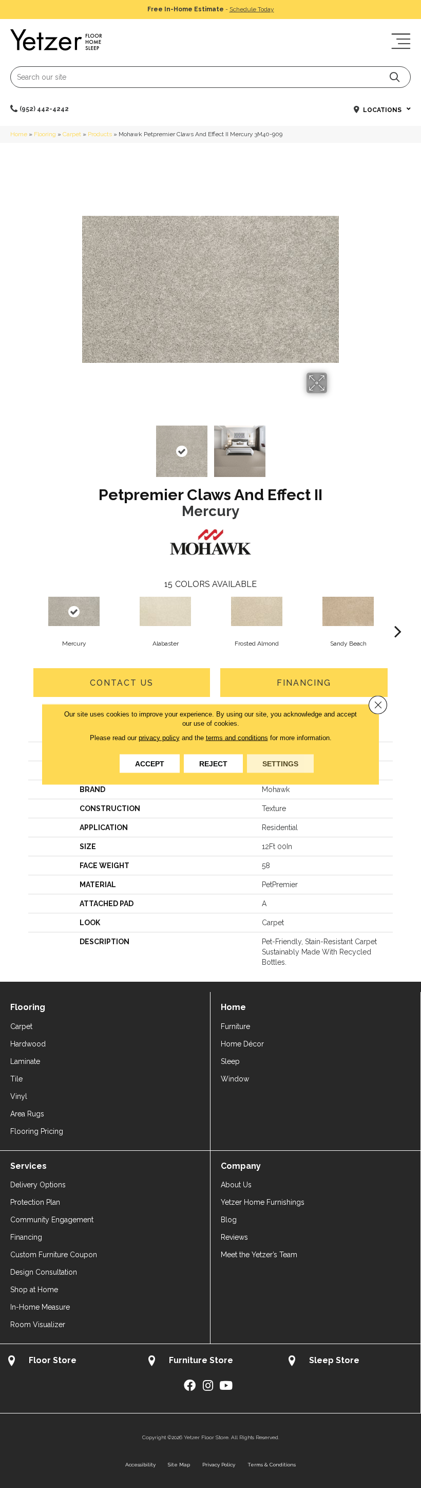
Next (334, 446)
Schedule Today (251, 9)
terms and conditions (237, 737)
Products (100, 134)
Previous (87, 446)
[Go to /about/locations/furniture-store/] (210, 1361)
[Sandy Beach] (348, 611)
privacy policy (159, 737)
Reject (213, 763)
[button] (394, 77)
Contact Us (122, 683)
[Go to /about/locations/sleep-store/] (350, 1361)
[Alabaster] (165, 611)
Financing (304, 683)
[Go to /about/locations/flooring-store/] (70, 1361)
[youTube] (226, 1386)
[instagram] (208, 1386)
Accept (149, 763)
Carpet (72, 134)
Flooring (45, 134)
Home (18, 134)
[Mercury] (74, 611)
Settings (280, 763)
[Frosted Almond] (256, 611)
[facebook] (190, 1386)
